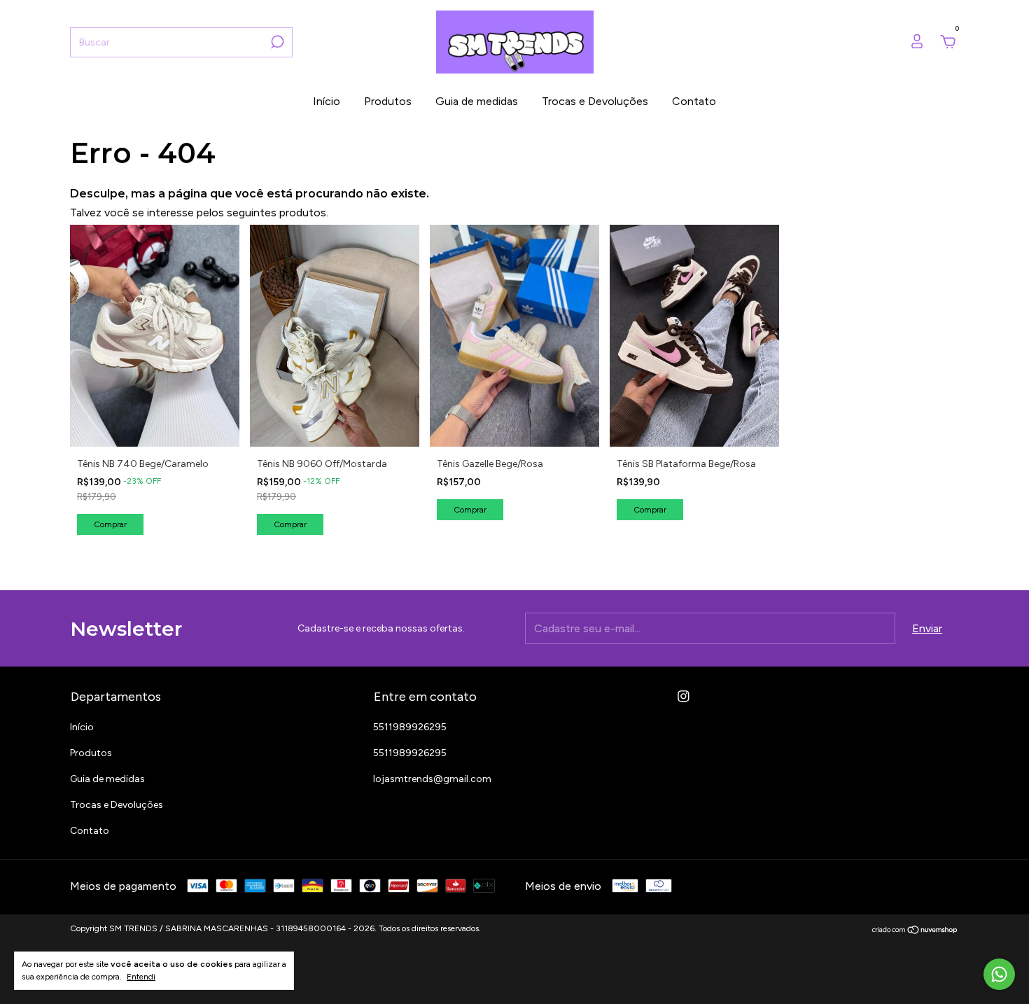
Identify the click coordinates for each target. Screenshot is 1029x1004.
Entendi (141, 977)
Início (326, 101)
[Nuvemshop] (915, 930)
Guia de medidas (476, 101)
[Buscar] (276, 42)
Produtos (388, 101)
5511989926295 (410, 727)
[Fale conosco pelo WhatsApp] (999, 974)
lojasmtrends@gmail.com (432, 779)
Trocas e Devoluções (595, 101)
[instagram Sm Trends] (683, 696)
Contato (694, 101)
